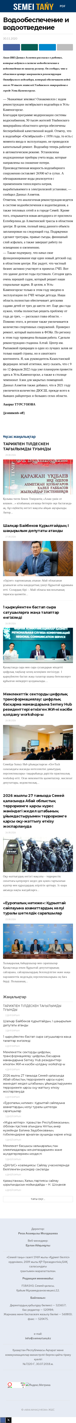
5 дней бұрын (13, 1116)
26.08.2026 (10, 623)
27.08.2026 (10, 536)
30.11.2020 (10, 38)
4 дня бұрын (12, 1046)
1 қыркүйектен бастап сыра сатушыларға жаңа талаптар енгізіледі (31, 612)
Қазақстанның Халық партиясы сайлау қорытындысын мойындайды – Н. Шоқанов (34, 1183)
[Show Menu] (4, 6)
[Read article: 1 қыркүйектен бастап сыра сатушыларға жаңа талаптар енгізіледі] (38, 645)
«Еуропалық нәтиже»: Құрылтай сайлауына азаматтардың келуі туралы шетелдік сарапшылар (34, 908)
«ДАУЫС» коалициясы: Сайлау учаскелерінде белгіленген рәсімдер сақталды (36, 1167)
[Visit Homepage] (33, 6)
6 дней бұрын (13, 1174)
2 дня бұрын (12, 1015)
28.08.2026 (10, 455)
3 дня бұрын (12, 1030)
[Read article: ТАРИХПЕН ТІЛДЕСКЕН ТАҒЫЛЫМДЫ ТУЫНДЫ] (38, 477)
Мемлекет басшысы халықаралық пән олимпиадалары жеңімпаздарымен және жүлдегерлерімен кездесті (32, 1150)
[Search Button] (71, 6)
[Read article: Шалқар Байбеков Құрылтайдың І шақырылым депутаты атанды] (38, 558)
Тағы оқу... (38, 1199)
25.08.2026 (10, 919)
